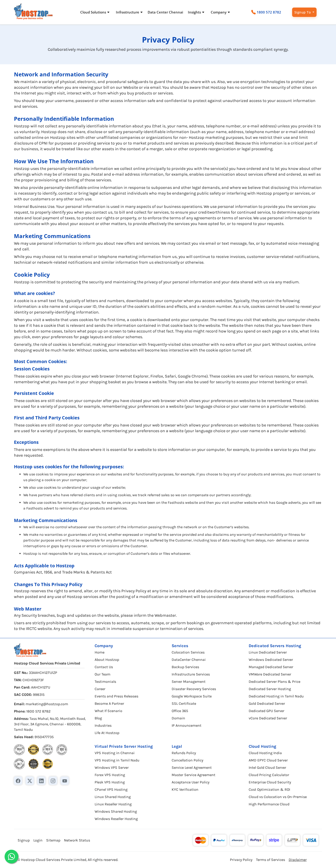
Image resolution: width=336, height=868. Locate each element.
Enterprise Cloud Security (270, 782)
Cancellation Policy (187, 760)
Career (100, 689)
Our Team (102, 674)
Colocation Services (188, 652)
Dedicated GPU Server (266, 711)
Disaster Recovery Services (194, 689)
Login (38, 840)
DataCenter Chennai (189, 659)
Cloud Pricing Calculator (269, 775)
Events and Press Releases (116, 696)
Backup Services (185, 667)
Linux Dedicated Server (268, 652)
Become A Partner (109, 703)
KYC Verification (185, 789)
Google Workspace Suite (192, 696)
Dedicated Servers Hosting (275, 646)
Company (104, 646)
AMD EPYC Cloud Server (268, 760)
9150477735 (44, 737)
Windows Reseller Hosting (116, 819)
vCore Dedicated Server (268, 718)
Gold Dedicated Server (267, 703)
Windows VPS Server (112, 767)
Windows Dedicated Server (271, 659)
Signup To (303, 12)
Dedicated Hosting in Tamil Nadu (276, 696)
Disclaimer (298, 859)
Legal (177, 746)
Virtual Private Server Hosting (124, 746)
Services (180, 646)
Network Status (77, 840)
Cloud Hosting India (265, 753)
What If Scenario (108, 711)
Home (99, 652)
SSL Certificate (184, 703)
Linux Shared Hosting (113, 797)
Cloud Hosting (262, 746)
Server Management (188, 681)
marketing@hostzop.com (47, 704)
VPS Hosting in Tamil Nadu (117, 760)
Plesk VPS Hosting (110, 782)
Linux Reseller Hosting (113, 804)
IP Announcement (186, 725)
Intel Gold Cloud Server (267, 767)
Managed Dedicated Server (271, 667)
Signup (24, 840)
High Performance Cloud (269, 804)
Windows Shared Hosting (116, 811)
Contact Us (104, 667)
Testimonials (105, 681)
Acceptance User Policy (190, 782)
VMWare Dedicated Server (270, 674)
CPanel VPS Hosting (111, 789)
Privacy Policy (241, 859)
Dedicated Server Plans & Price (274, 681)
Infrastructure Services (191, 674)
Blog (98, 718)
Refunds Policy (184, 753)
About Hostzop (107, 659)
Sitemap (53, 840)
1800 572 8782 (269, 12)
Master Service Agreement (193, 775)
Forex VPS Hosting (110, 775)
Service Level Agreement (192, 767)
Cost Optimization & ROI (269, 789)
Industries (103, 725)
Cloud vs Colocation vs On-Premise (278, 797)
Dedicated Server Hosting (270, 689)
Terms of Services (270, 859)
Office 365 (180, 711)
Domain (178, 718)
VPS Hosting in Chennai (115, 753)
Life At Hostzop (107, 733)
